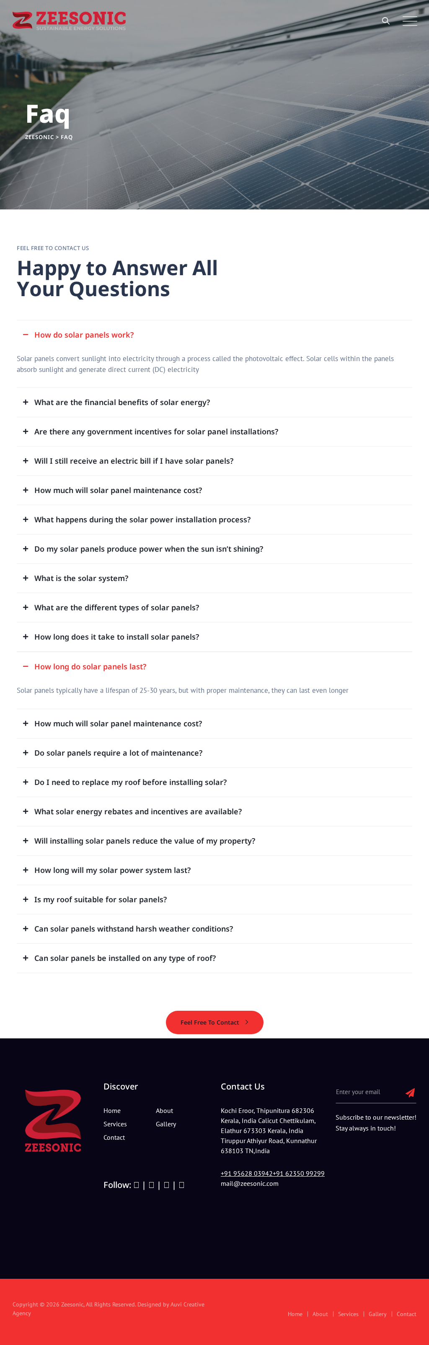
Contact (114, 1137)
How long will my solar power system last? (112, 870)
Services (348, 1314)
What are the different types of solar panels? (116, 607)
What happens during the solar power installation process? (142, 519)
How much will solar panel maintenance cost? (118, 490)
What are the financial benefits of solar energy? (122, 402)
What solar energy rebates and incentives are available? (138, 811)
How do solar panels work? (84, 335)
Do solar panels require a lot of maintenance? (118, 753)
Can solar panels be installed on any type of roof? (125, 958)
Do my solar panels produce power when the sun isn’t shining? (148, 549)
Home (295, 1314)
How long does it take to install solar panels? (116, 637)
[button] (214, 330)
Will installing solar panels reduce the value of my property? (144, 841)
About (320, 1314)
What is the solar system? (81, 578)
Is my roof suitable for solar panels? (100, 899)
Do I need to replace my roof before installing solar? (130, 782)
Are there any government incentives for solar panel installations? (156, 431)
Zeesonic (72, 1304)
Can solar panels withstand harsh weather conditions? (133, 929)
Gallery (378, 1314)
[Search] (386, 21)
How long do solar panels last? (90, 666)
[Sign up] (409, 1092)
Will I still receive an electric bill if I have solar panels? (133, 461)
